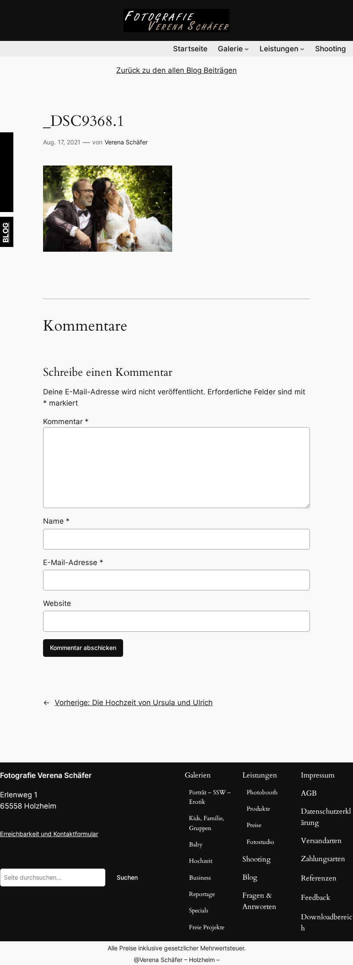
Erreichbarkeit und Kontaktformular (49, 833)
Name (56, 521)
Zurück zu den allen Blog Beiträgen (176, 70)
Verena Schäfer (126, 142)
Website (57, 603)
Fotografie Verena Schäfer (46, 775)
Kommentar (66, 421)
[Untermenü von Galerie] (247, 49)
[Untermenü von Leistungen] (302, 49)
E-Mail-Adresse (73, 562)
